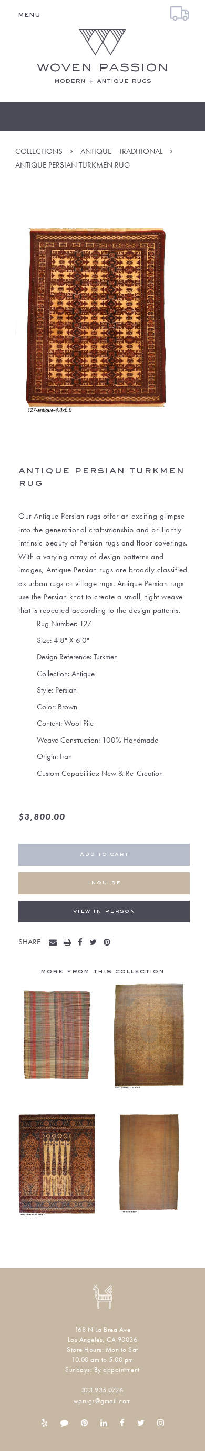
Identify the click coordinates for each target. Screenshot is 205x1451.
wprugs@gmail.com (102, 1400)
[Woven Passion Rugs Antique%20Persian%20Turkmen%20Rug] (55, 943)
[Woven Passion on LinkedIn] (103, 1423)
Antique (95, 151)
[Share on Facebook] (82, 943)
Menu (29, 14)
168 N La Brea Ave (103, 1329)
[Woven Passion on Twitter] (141, 1423)
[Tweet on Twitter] (95, 943)
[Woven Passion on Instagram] (160, 1423)
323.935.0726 (102, 1390)
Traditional (140, 151)
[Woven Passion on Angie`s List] (64, 1423)
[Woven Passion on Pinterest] (84, 1423)
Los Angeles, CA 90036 (103, 1339)
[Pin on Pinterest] (109, 943)
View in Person (104, 911)
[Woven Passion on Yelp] (44, 1423)
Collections (39, 151)
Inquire (104, 883)
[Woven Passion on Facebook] (122, 1423)
